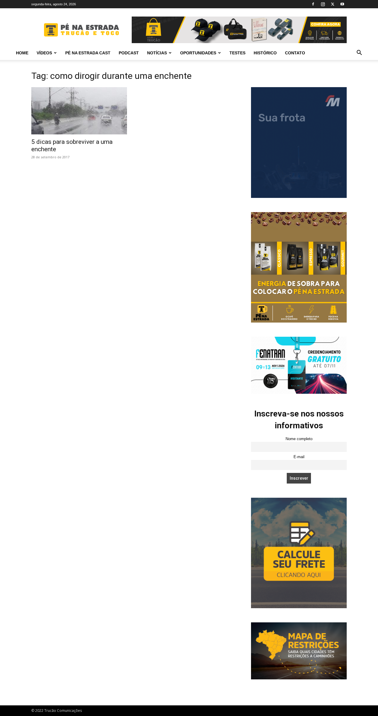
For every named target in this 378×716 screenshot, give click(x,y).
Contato (295, 53)
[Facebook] (313, 4)
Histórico (265, 53)
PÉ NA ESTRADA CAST (87, 53)
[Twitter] (332, 4)
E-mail (299, 457)
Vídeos (44, 53)
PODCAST (129, 53)
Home (22, 53)
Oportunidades (198, 53)
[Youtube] (342, 4)
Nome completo (299, 439)
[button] (359, 53)
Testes (237, 53)
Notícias (157, 53)
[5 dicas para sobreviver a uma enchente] (79, 110)
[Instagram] (322, 4)
